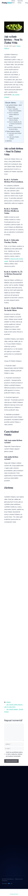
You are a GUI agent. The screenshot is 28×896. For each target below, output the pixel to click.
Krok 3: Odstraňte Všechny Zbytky (14, 119)
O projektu (5, 833)
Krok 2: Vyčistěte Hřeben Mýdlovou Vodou (14, 114)
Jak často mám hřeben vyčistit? (15, 134)
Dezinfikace (5, 814)
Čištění (7, 16)
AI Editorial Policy (14, 894)
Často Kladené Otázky (13, 131)
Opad (3, 820)
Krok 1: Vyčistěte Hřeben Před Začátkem (15, 110)
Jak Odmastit (5, 817)
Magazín (4, 837)
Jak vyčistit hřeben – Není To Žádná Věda (14, 106)
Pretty (7, 3)
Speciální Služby (20, 2)
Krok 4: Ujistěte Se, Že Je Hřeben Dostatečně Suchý (15, 123)
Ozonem (4, 823)
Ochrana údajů (6, 843)
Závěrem (9, 141)
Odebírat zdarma (14, 868)
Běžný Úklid (13, 2)
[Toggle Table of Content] (20, 102)
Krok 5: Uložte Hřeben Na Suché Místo (15, 128)
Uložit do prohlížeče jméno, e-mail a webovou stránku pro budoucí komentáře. (14, 754)
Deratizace (5, 810)
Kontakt (4, 840)
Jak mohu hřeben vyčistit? (14, 137)
